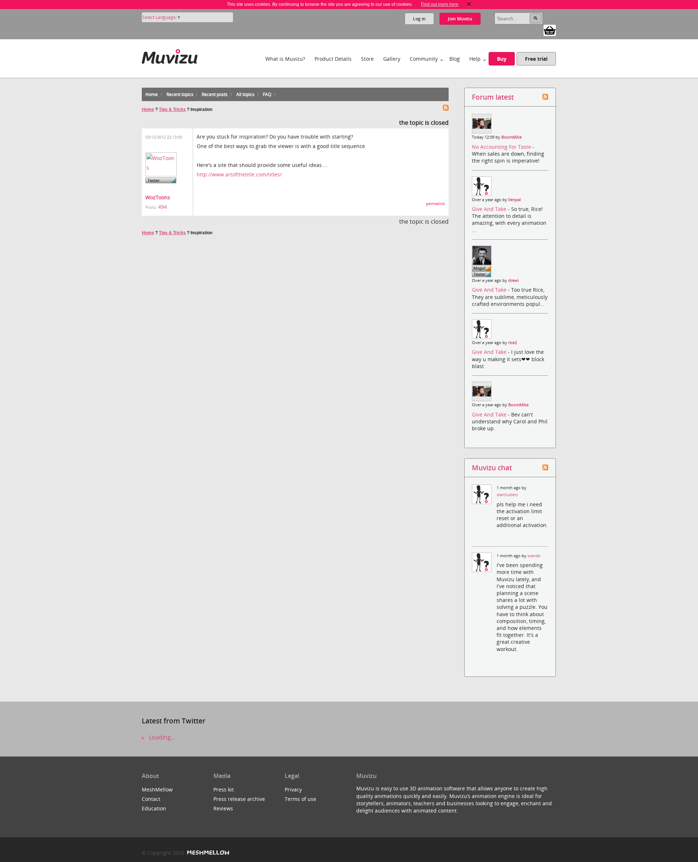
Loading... (161, 737)
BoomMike (511, 137)
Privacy (293, 789)
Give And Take (490, 208)
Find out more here (439, 4)
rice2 (512, 342)
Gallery (391, 58)
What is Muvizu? (285, 58)
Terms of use (300, 798)
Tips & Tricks (172, 109)
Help (475, 58)
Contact (151, 798)
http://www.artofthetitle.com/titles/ (239, 174)
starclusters (507, 494)
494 (162, 206)
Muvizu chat (492, 467)
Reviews (223, 808)
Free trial (536, 58)
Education (154, 808)
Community (424, 58)
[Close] (469, 4)
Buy (501, 58)
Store (367, 58)
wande (533, 555)
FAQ (267, 94)
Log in (419, 19)
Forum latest (493, 96)
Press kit (223, 789)
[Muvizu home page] (169, 55)
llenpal (514, 199)
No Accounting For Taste (502, 146)
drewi (513, 280)
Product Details (333, 58)
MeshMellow (157, 789)
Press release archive (239, 798)
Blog (454, 58)
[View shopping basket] (549, 30)
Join (460, 19)
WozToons (157, 197)
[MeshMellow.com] (207, 852)
